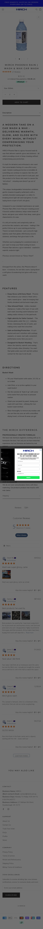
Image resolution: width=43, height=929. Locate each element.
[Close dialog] (41, 450)
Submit (28, 477)
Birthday (19, 471)
